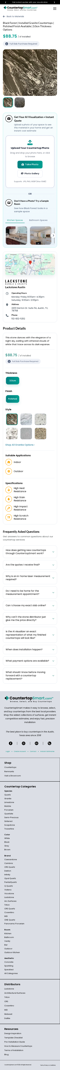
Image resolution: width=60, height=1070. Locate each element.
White (7, 838)
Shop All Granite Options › (20, 444)
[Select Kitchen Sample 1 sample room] (16, 235)
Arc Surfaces (10, 901)
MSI (6, 916)
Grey (6, 845)
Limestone (9, 802)
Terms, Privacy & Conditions (48, 1065)
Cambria (8, 863)
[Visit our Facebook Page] (10, 743)
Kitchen (7, 933)
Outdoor (8, 948)
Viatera (7, 889)
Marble (7, 806)
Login (8, 751)
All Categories (11, 973)
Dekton (7, 870)
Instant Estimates (47, 751)
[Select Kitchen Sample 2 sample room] (41, 235)
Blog (6, 1054)
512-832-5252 (18, 318)
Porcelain (8, 809)
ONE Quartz (9, 919)
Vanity (7, 941)
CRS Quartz (9, 867)
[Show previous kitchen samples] (6, 235)
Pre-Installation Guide (14, 1041)
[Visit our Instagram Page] (23, 743)
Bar (6, 944)
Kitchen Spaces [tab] (15, 220)
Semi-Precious (11, 817)
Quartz (7, 794)
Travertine (9, 828)
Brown (7, 849)
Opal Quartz (10, 878)
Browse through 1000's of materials (27, 2)
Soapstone (9, 825)
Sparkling (8, 965)
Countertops (10, 767)
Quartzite (8, 813)
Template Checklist (13, 1037)
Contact (33, 751)
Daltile (7, 1018)
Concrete (8, 962)
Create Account (20, 751)
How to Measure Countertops (18, 1046)
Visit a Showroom (12, 775)
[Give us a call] (49, 743)
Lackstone (9, 897)
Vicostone (9, 893)
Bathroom (9, 937)
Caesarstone (10, 859)
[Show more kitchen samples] (53, 235)
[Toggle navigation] (54, 8)
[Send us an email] (36, 743)
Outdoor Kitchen (12, 952)
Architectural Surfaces (14, 993)
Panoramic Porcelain (14, 923)
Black (6, 842)
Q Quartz (8, 886)
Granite (7, 798)
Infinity (7, 874)
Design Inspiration (12, 1033)
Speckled (8, 969)
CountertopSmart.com (10, 1065)
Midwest (8, 1014)
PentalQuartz (10, 882)
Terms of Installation (13, 1050)
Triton (7, 904)
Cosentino (9, 912)
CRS (6, 1001)
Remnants (9, 771)
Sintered (8, 821)
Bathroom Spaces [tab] (38, 220)
